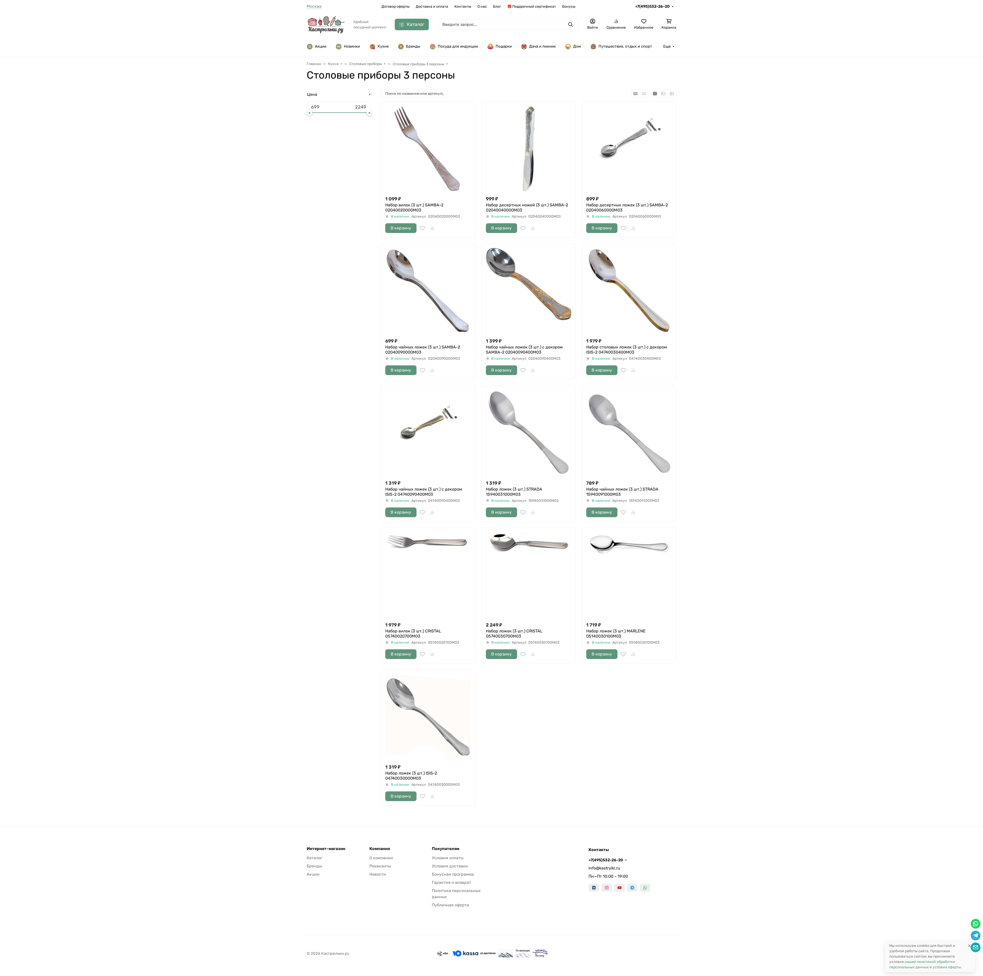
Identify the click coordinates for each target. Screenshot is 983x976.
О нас (482, 6)
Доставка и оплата (432, 6)
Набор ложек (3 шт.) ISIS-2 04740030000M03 (411, 776)
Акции (320, 46)
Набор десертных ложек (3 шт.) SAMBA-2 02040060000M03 (627, 208)
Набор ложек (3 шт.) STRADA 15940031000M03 (514, 492)
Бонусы (568, 6)
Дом (577, 46)
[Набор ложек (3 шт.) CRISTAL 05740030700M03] (529, 575)
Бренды (413, 46)
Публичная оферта (450, 905)
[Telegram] (632, 888)
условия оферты (947, 967)
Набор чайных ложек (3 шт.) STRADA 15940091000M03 (622, 492)
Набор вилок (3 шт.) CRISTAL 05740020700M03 (413, 634)
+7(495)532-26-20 (652, 6)
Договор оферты (395, 6)
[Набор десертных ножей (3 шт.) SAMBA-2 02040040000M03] (529, 149)
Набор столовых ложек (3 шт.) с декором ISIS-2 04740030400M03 (626, 350)
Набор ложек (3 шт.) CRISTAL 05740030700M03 (514, 634)
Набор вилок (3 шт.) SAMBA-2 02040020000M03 (414, 208)
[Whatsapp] (645, 888)
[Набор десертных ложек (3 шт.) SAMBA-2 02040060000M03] (629, 149)
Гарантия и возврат (451, 882)
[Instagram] (606, 888)
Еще (667, 46)
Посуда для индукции (458, 46)
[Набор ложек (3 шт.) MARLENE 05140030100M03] (629, 575)
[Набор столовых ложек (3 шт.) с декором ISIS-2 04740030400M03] (629, 291)
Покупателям (445, 849)
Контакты (462, 6)
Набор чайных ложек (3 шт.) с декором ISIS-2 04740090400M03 (423, 492)
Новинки (352, 46)
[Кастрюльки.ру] (326, 24)
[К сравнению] (432, 228)
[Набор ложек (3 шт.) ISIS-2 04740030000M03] (428, 717)
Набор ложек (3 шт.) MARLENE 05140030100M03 (616, 634)
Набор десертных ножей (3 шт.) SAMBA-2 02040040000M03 (527, 208)
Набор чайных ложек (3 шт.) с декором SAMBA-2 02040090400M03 (524, 350)
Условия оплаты (447, 857)
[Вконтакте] (594, 888)
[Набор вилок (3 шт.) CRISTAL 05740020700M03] (428, 575)
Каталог (314, 857)
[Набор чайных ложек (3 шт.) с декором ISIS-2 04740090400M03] (428, 433)
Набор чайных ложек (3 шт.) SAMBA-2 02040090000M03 (422, 350)
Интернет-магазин (326, 849)
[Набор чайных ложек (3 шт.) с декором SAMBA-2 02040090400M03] (529, 291)
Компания (379, 849)
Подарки (504, 46)
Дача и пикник (542, 46)
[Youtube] (619, 888)
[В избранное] (422, 228)
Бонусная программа (453, 874)
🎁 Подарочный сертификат (531, 6)
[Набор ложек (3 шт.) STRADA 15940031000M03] (529, 433)
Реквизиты (380, 866)
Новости (377, 874)
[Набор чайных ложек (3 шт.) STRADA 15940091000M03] (629, 433)
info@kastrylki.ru (604, 868)
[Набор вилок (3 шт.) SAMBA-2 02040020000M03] (428, 149)
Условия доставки (450, 866)
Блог (497, 6)
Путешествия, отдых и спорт (625, 46)
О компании (381, 857)
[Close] (969, 945)
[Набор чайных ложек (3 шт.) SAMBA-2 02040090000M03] (428, 291)
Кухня (383, 46)
